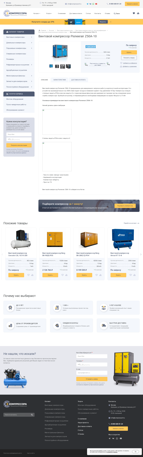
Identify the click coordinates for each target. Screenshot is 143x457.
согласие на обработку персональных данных (90, 384)
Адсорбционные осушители (16, 70)
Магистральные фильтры (15, 76)
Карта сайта (31, 453)
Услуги (48, 13)
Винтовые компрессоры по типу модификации (91, 30)
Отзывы (107, 13)
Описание (44, 80)
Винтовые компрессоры (15, 37)
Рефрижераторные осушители (17, 65)
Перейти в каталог (130, 223)
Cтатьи (80, 430)
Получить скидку (129, 58)
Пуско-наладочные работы (16, 104)
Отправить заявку (92, 379)
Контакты (98, 13)
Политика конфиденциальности (12, 453)
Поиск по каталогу (11, 415)
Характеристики (60, 80)
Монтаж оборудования (14, 99)
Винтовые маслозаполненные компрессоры (52, 32)
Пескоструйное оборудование (17, 87)
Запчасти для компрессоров (16, 81)
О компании (62, 13)
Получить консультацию (19, 145)
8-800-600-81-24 (115, 4)
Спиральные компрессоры (16, 54)
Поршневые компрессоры (16, 48)
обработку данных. (112, 452)
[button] (140, 254)
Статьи (88, 13)
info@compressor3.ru (74, 4)
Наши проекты (83, 423)
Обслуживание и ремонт (15, 110)
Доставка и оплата (75, 13)
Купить (129, 52)
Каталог (36, 13)
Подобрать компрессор (125, 206)
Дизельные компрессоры (15, 43)
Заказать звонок (118, 428)
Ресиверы (10, 59)
